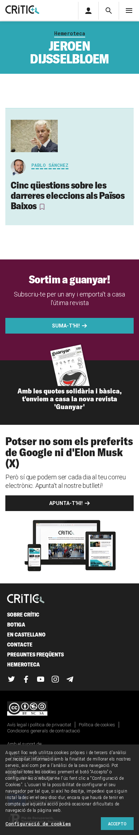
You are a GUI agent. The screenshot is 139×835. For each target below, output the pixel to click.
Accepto (117, 823)
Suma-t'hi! (66, 326)
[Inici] (26, 599)
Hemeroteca (69, 33)
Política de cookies (97, 724)
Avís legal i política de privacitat (39, 724)
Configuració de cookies (38, 823)
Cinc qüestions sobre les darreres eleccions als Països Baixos (67, 195)
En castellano (26, 634)
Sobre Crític (23, 614)
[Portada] (22, 10)
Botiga (16, 624)
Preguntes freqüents (35, 654)
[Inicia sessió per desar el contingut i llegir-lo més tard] (41, 206)
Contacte (19, 644)
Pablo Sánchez (49, 165)
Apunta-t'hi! (66, 503)
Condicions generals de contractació (43, 730)
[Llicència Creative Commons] (69, 709)
